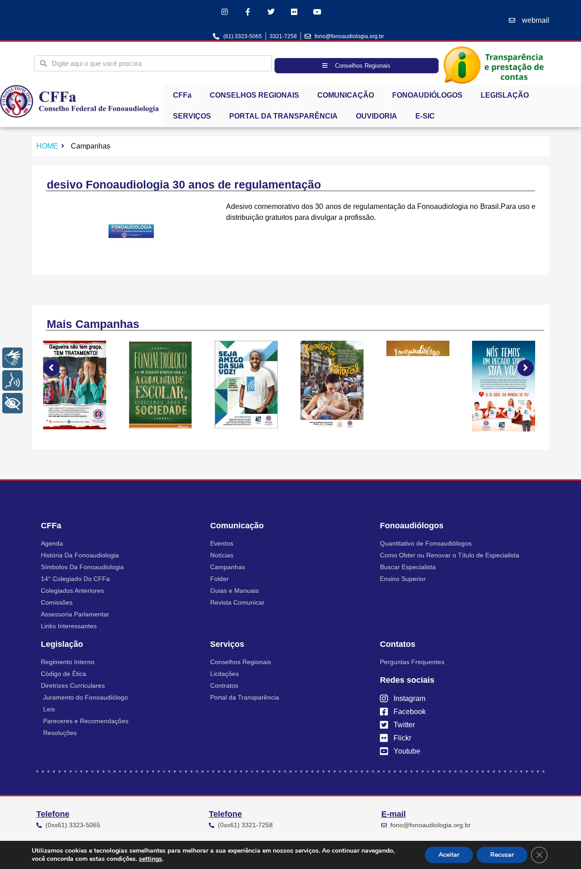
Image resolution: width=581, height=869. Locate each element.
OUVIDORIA (376, 116)
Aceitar (448, 854)
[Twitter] (270, 11)
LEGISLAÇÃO (505, 95)
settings (150, 859)
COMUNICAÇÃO (345, 95)
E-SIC (425, 116)
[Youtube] (317, 11)
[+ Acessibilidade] (12, 403)
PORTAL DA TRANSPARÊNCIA (283, 116)
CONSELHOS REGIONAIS (254, 95)
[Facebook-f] (247, 11)
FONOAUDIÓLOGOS (427, 95)
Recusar (502, 854)
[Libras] (12, 358)
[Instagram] (224, 11)
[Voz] (12, 380)
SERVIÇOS (192, 116)
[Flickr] (294, 11)
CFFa (182, 95)
